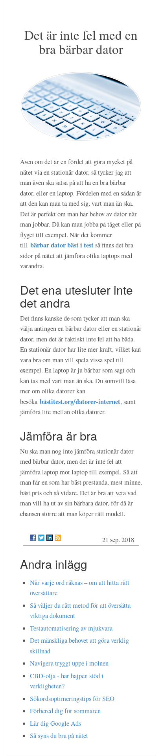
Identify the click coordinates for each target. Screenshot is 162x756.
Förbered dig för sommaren (65, 710)
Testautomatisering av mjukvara (71, 628)
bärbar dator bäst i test (62, 245)
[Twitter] (41, 538)
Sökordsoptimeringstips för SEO (72, 698)
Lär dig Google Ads (55, 723)
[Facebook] (33, 538)
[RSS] (58, 538)
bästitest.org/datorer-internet (80, 401)
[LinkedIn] (49, 538)
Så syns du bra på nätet (59, 735)
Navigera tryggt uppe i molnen (69, 663)
